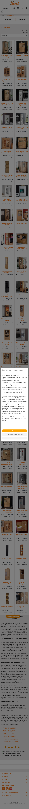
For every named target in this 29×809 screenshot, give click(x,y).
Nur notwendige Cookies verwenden (15, 434)
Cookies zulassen (14, 430)
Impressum (11, 425)
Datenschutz (4, 425)
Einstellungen (15, 438)
